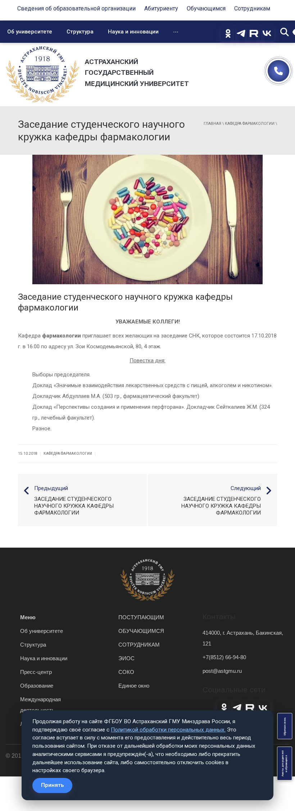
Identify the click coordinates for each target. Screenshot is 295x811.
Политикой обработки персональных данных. (168, 729)
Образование (36, 686)
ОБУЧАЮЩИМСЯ (141, 631)
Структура (80, 31)
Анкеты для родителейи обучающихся (284, 763)
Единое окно (133, 686)
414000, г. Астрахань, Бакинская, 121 (243, 638)
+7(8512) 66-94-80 (224, 657)
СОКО (126, 672)
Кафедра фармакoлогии (249, 123)
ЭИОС (126, 658)
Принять (52, 785)
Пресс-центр (36, 672)
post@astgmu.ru (222, 671)
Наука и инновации (133, 31)
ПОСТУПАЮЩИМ (141, 617)
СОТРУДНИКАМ (139, 645)
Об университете (29, 31)
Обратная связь (284, 726)
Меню (28, 617)
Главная (212, 123)
